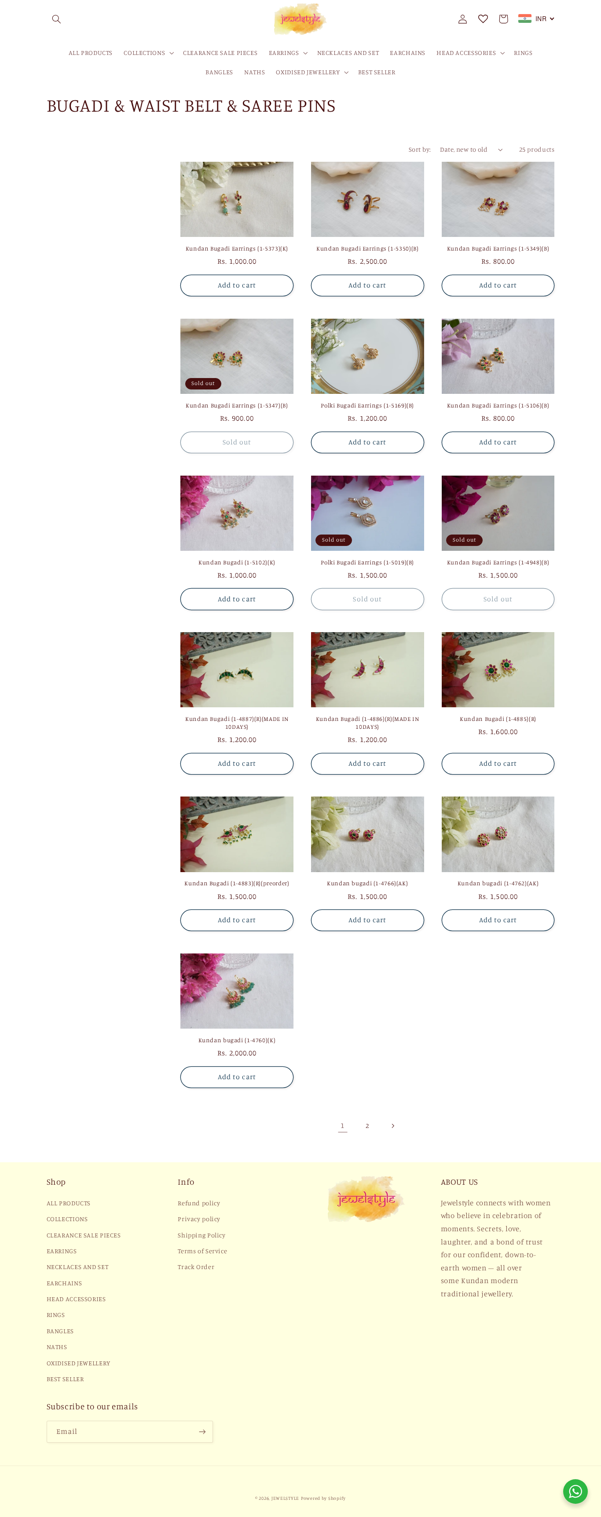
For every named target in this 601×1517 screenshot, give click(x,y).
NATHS (57, 1346)
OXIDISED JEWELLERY (78, 1363)
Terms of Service (202, 1251)
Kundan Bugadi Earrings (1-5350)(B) (367, 248)
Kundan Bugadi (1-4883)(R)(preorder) (236, 883)
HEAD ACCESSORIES (76, 1298)
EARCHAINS (64, 1283)
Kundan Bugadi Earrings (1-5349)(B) (498, 248)
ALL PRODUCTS (69, 1203)
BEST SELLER (65, 1378)
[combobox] (536, 18)
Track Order (196, 1266)
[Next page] (392, 1126)
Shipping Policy (201, 1235)
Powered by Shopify (323, 1498)
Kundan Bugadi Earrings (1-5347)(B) (237, 405)
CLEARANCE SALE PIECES (84, 1235)
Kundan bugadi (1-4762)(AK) (498, 883)
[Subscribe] (202, 1431)
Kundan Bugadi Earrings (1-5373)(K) (237, 248)
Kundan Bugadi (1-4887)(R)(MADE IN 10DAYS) (237, 722)
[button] (57, 19)
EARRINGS (62, 1251)
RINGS (56, 1314)
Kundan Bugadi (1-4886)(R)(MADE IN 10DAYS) (367, 722)
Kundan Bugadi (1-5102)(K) (236, 562)
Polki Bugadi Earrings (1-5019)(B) (367, 562)
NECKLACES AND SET (78, 1266)
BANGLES (60, 1331)
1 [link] (342, 1125)
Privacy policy (199, 1218)
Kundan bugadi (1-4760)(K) (237, 1040)
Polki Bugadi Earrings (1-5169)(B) (367, 405)
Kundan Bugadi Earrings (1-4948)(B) (498, 562)
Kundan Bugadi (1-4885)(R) (498, 718)
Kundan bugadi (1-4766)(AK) (367, 883)
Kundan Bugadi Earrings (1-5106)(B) (498, 405)
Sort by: (420, 149)
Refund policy (199, 1203)
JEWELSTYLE (285, 1498)
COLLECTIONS (67, 1218)
